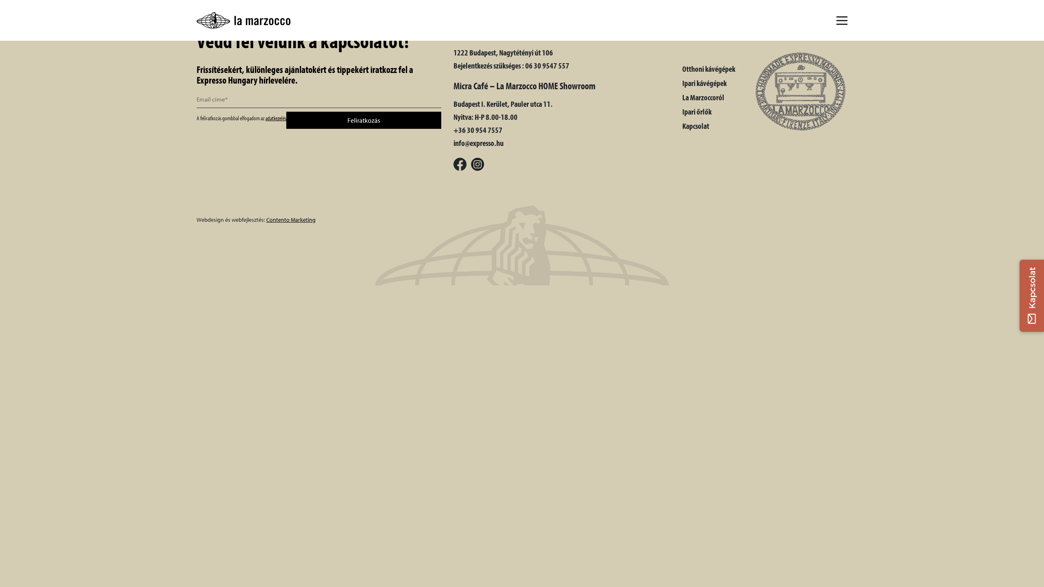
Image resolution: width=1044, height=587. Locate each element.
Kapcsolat (695, 126)
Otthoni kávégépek (708, 69)
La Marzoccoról (703, 97)
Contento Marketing (291, 219)
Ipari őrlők (697, 111)
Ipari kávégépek (704, 83)
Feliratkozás (363, 120)
